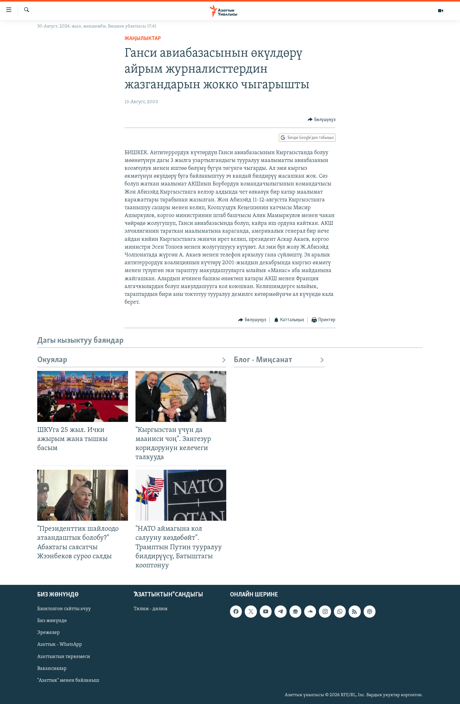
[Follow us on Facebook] (236, 611)
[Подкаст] (370, 611)
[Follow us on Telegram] (280, 611)
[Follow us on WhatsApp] (340, 611)
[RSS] (354, 611)
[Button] (321, 120)
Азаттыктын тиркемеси (63, 656)
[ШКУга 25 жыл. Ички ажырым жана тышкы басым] (82, 396)
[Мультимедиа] (440, 10)
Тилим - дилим (150, 608)
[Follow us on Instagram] (325, 611)
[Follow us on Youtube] (266, 611)
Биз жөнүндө (52, 620)
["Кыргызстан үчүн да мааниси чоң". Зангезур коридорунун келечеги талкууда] (180, 396)
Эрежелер (48, 632)
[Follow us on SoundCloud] (310, 611)
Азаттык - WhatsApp (59, 644)
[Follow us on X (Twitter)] (251, 611)
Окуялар (52, 360)
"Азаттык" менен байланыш (68, 680)
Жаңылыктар (143, 39)
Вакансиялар (52, 668)
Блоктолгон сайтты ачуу (64, 608)
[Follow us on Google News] (295, 611)
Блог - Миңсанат (263, 360)
